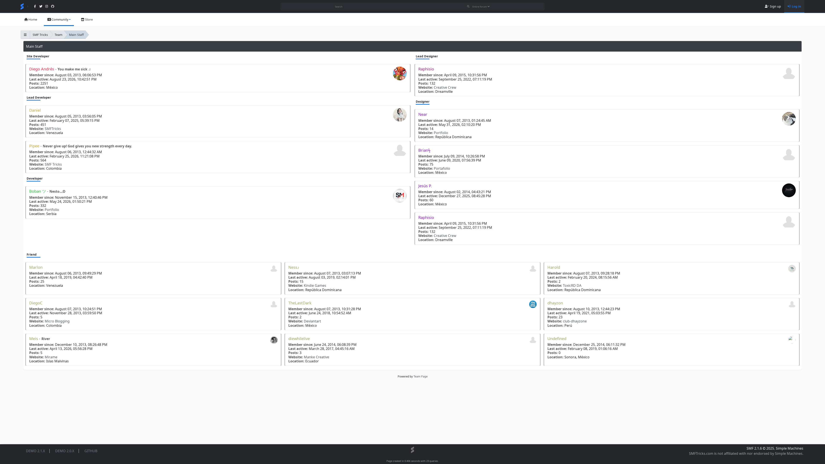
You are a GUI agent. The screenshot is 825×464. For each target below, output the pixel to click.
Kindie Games (315, 286)
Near (422, 114)
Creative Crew (445, 87)
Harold (553, 267)
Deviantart (312, 321)
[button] (59, 19)
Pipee (34, 145)
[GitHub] (52, 6)
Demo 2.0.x (64, 451)
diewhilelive (299, 338)
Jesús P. (425, 185)
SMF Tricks (53, 164)
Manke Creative (316, 357)
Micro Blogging (57, 321)
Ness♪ (293, 267)
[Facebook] (35, 6)
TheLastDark (300, 302)
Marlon (36, 267)
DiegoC (36, 302)
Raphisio (426, 69)
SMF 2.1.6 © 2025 (760, 448)
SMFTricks (53, 129)
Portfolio (52, 210)
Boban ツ (38, 191)
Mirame (51, 357)
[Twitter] (40, 6)
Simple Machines (789, 448)
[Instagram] (46, 6)
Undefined (556, 338)
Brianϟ (424, 150)
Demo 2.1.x (35, 451)
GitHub (90, 451)
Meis (34, 338)
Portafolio (442, 168)
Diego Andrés (42, 69)
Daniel (35, 110)
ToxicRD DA (572, 286)
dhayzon (555, 302)
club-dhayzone (575, 321)
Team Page (421, 376)
